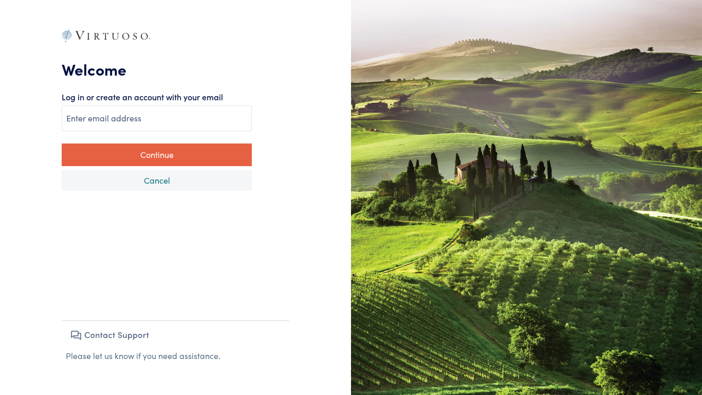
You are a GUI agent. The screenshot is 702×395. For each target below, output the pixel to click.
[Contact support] (109, 335)
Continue (157, 154)
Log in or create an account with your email (142, 97)
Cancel (157, 180)
